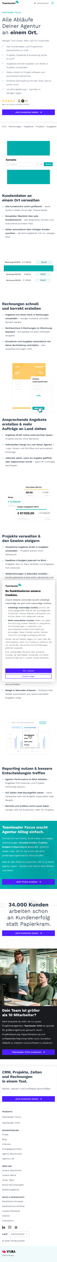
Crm (4, 126)
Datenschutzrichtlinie (13, 1206)
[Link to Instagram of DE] (9, 1227)
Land (4, 1234)
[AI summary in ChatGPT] (16, 1227)
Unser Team (8, 1180)
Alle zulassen (28, 671)
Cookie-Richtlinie (40, 658)
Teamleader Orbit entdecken (26, 1052)
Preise (5, 1134)
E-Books (6, 1144)
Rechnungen (15, 126)
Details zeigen (28, 676)
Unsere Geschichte (11, 1170)
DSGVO (6, 1216)
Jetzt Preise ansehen (27, 882)
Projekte (40, 126)
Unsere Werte (9, 1175)
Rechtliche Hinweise (12, 1201)
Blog (4, 1139)
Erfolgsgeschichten (12, 1149)
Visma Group (8, 1255)
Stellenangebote (10, 1189)
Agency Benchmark (12, 1154)
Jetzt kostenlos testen (26, 112)
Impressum (8, 1220)
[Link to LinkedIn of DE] (3, 1227)
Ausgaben (51, 126)
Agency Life (8, 1158)
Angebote (29, 126)
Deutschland (43, 3)
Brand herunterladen (13, 1185)
